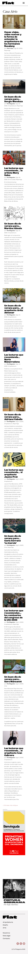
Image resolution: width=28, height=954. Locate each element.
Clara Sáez (10, 48)
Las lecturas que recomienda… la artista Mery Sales (13, 172)
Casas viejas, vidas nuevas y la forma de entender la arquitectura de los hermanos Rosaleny (13, 39)
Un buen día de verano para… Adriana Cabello (13, 417)
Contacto (6, 938)
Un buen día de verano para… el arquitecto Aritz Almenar (13, 309)
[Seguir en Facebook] (17, 943)
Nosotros (6, 933)
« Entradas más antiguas (10, 805)
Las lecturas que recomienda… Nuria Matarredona (13, 358)
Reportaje (7, 50)
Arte (5, 547)
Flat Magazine (11, 103)
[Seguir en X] (21, 943)
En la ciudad (11, 179)
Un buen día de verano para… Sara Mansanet (13, 679)
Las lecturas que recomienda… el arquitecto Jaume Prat (13, 473)
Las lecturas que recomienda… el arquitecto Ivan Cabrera (13, 752)
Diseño (5, 925)
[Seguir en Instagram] (24, 943)
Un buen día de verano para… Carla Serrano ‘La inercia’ (12, 539)
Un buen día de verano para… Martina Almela (13, 226)
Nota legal (6, 936)
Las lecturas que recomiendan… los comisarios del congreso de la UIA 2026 (13, 615)
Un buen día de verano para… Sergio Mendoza (13, 99)
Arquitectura (12, 106)
